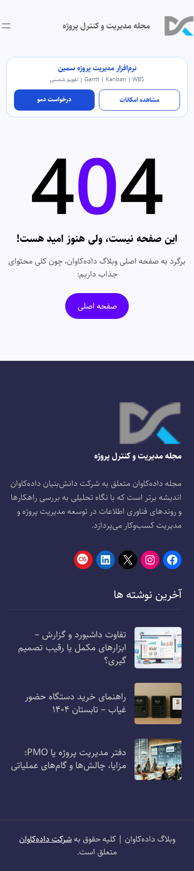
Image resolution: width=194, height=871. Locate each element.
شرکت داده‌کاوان (45, 839)
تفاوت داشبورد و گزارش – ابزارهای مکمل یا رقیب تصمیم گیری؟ (72, 648)
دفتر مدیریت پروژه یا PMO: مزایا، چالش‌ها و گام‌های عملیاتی (68, 759)
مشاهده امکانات (139, 100)
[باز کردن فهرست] (6, 26)
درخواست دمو (54, 99)
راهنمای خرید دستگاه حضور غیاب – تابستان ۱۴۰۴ (75, 703)
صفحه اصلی (97, 306)
